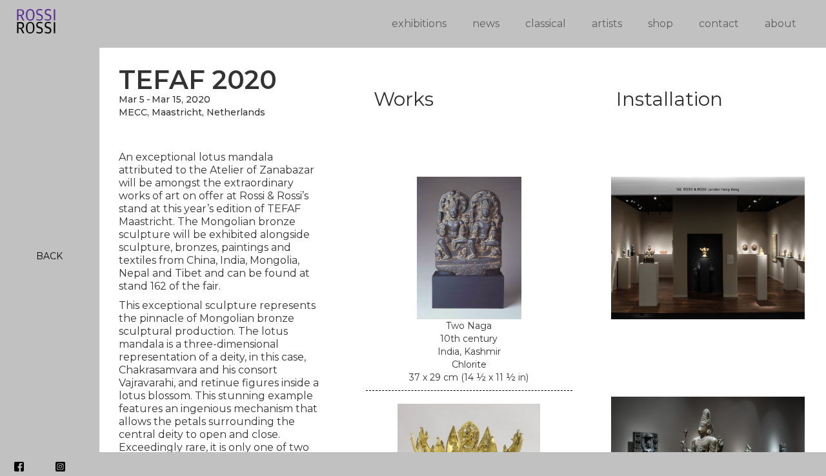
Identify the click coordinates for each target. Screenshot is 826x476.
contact (719, 23)
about (780, 23)
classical (545, 23)
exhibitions (419, 23)
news (485, 23)
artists (607, 23)
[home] (182, 23)
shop (660, 23)
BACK (49, 256)
